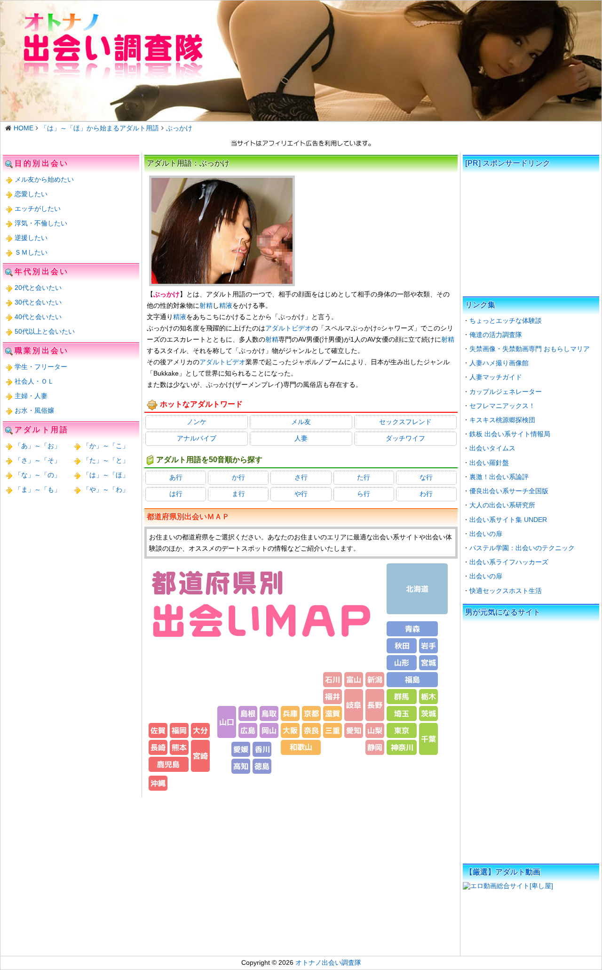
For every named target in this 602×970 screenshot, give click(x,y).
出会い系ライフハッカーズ (508, 562)
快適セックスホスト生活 (505, 590)
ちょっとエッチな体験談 (505, 320)
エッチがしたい (38, 208)
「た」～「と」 (106, 460)
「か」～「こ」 (106, 445)
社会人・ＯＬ (34, 381)
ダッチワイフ (405, 438)
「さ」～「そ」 (38, 460)
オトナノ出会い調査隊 (328, 962)
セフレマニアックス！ (502, 405)
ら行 (363, 493)
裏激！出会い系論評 (499, 477)
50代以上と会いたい (45, 331)
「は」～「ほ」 (106, 475)
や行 (301, 493)
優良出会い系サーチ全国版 (508, 491)
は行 (175, 493)
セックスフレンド (405, 421)
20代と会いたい (38, 287)
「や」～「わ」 (106, 489)
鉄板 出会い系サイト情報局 (509, 434)
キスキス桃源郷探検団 (502, 420)
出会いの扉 (485, 533)
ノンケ (196, 421)
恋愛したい (31, 194)
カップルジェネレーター (505, 391)
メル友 (301, 421)
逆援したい (31, 237)
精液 (225, 305)
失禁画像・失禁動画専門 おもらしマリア (529, 349)
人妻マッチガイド (495, 377)
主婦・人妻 (31, 396)
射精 (206, 305)
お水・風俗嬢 (34, 410)
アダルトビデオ (288, 328)
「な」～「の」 (38, 475)
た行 (363, 477)
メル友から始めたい (44, 179)
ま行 (238, 493)
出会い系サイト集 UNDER (508, 519)
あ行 (175, 477)
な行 (426, 477)
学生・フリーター (41, 366)
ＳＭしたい (31, 252)
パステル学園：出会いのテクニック (522, 548)
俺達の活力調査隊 (495, 334)
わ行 (426, 493)
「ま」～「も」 (38, 489)
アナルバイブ (196, 438)
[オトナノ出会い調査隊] (301, 60)
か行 (238, 477)
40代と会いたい (38, 317)
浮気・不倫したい (41, 223)
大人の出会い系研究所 (502, 505)
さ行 (301, 477)
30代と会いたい (38, 302)
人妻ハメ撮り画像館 (499, 363)
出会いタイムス (492, 448)
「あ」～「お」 (38, 445)
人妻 (301, 438)
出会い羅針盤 (489, 462)
